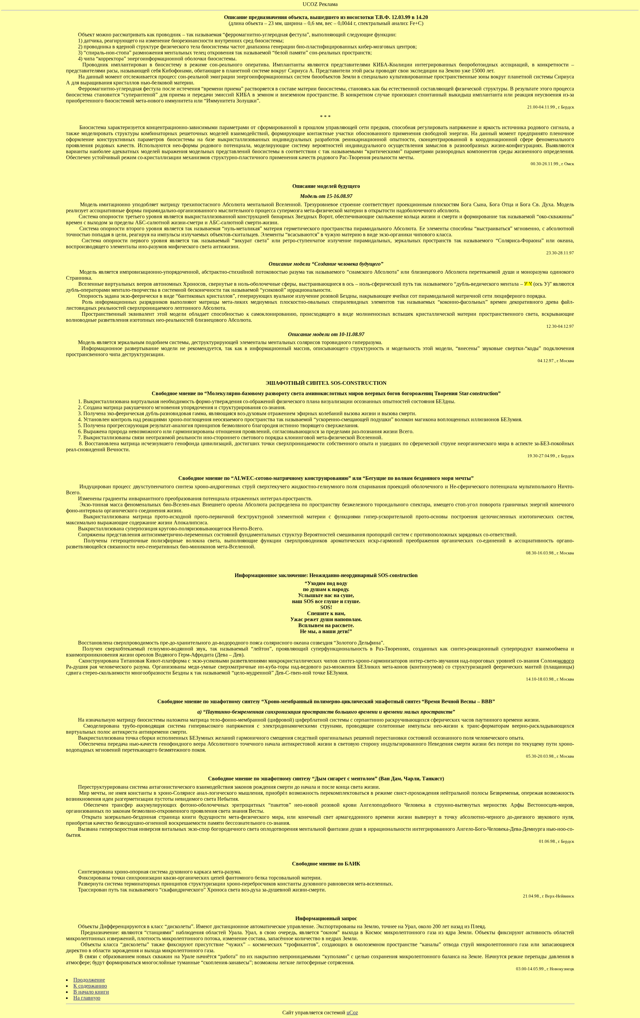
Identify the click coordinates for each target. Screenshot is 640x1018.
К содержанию (90, 986)
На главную (86, 998)
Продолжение (89, 980)
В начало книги (91, 992)
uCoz (352, 1012)
